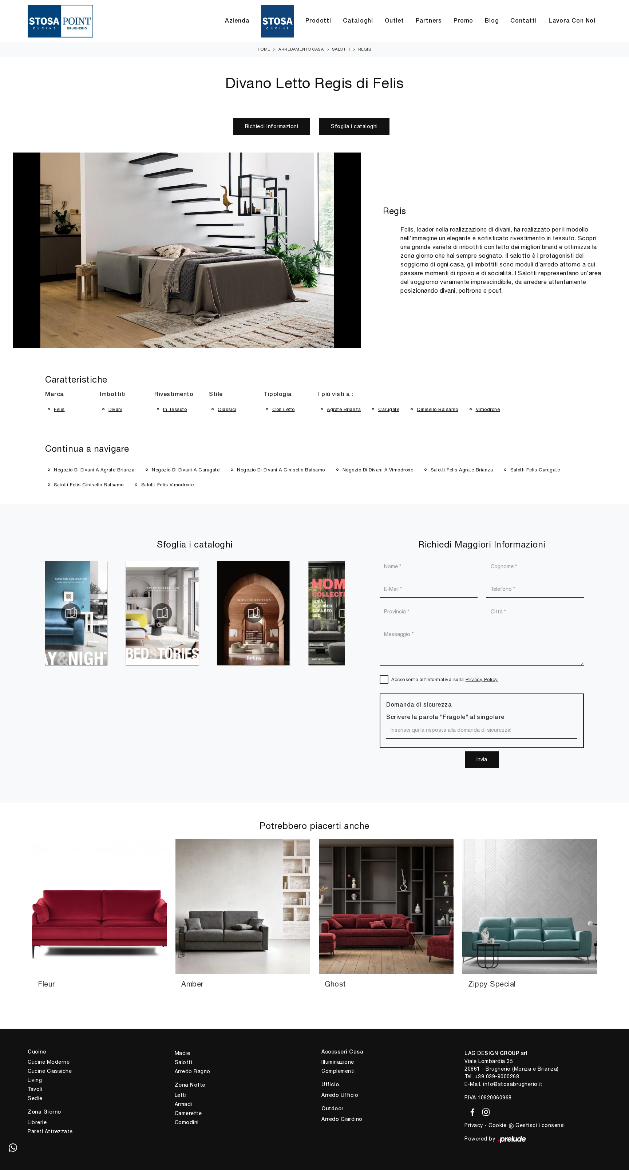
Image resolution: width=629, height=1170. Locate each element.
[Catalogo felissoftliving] (164, 613)
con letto (283, 409)
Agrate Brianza (344, 409)
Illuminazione (337, 1062)
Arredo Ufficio (339, 1095)
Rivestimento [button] (173, 394)
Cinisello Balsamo (437, 409)
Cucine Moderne (49, 1062)
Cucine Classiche (50, 1071)
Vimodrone (488, 409)
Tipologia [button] (278, 394)
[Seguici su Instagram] (484, 1111)
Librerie (37, 1122)
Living (35, 1080)
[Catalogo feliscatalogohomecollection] (256, 613)
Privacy (473, 1125)
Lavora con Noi (572, 21)
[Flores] (75, 126)
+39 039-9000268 (497, 1076)
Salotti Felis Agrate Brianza (462, 470)
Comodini (187, 1122)
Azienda (237, 21)
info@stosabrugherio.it (512, 1084)
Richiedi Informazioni (271, 126)
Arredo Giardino (342, 1119)
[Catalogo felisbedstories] (73, 613)
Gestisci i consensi (540, 1125)
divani (115, 409)
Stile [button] (216, 394)
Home (264, 49)
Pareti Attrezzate (50, 1131)
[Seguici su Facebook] (471, 1111)
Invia (481, 759)
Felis (59, 409)
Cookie (497, 1125)
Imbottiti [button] (113, 394)
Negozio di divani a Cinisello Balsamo (281, 470)
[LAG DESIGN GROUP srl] (60, 21)
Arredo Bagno (192, 1071)
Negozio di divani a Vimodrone (378, 470)
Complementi (338, 1071)
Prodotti (318, 21)
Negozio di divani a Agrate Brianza (94, 470)
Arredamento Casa (301, 49)
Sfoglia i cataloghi (354, 126)
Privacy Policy (482, 679)
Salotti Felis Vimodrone (167, 484)
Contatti (523, 21)
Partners (429, 21)
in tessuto (175, 409)
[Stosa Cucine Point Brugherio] (277, 21)
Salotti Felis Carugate (535, 470)
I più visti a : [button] (335, 394)
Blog (492, 21)
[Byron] (553, 126)
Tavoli (35, 1089)
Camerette (188, 1113)
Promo (463, 21)
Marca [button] (54, 394)
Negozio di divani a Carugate (185, 470)
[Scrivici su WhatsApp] (12, 1148)
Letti (181, 1095)
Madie (182, 1053)
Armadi (183, 1104)
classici (227, 409)
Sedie (35, 1098)
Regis (365, 49)
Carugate (388, 409)
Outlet (394, 21)
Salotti (341, 49)
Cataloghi (358, 21)
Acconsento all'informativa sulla (444, 679)
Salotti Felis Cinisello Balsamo (89, 484)
